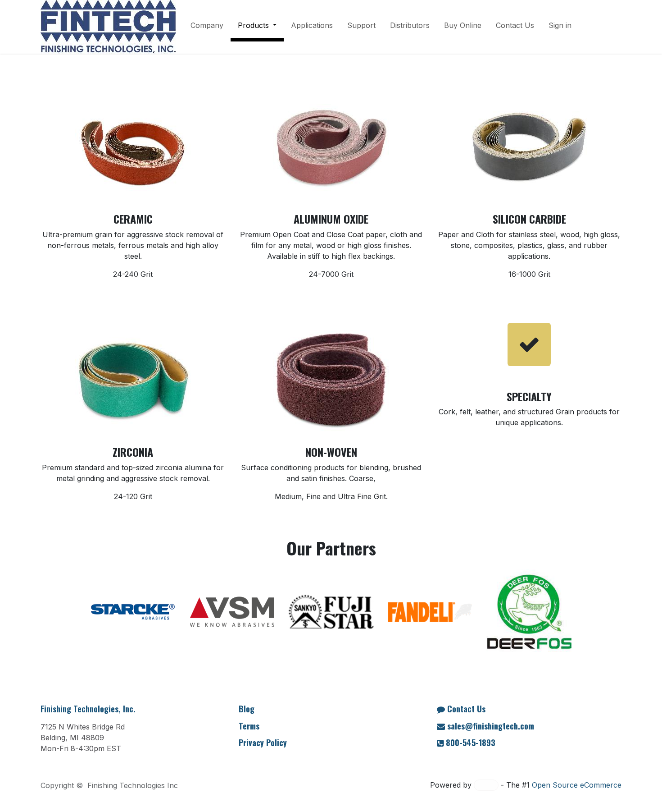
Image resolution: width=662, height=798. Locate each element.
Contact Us (466, 709)
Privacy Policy (263, 742)
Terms (249, 726)
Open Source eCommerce (576, 784)
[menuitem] (207, 27)
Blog (246, 709)
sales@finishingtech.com (490, 726)
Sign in (560, 25)
